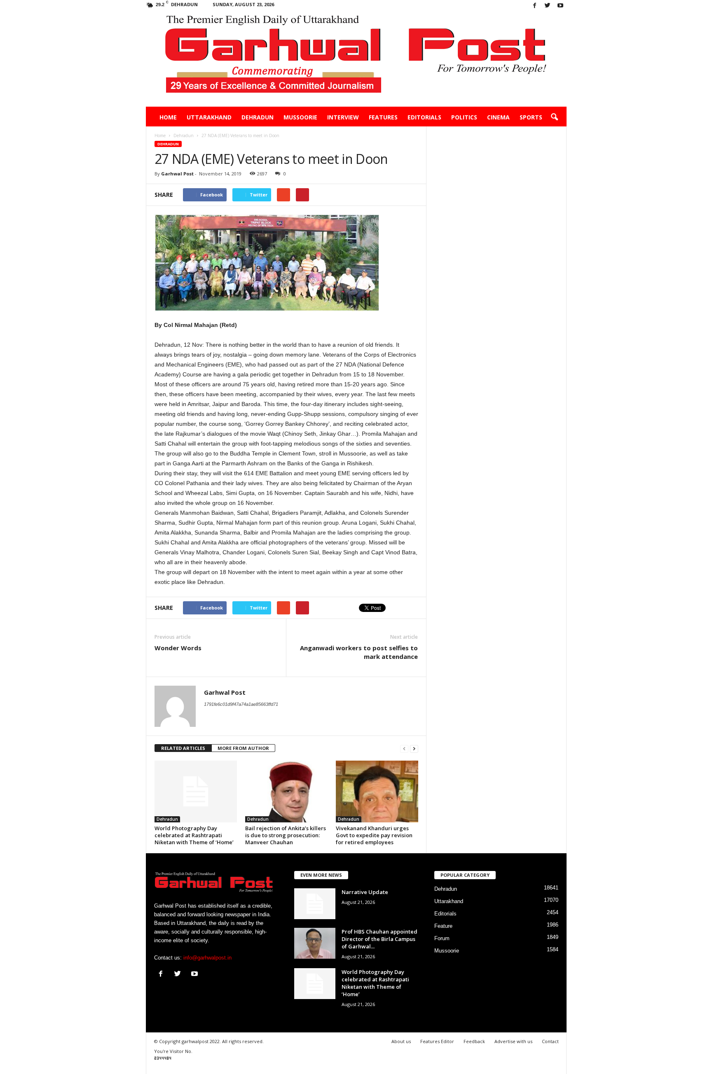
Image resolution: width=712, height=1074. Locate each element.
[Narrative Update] (314, 903)
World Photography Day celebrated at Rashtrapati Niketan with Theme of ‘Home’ (194, 835)
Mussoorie (300, 117)
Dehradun (257, 117)
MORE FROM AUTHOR (243, 748)
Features (383, 117)
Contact (550, 1041)
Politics (464, 117)
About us (401, 1041)
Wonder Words (178, 648)
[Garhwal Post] (356, 59)
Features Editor (437, 1041)
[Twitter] (548, 6)
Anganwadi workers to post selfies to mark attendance (359, 652)
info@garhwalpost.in (207, 958)
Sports (531, 117)
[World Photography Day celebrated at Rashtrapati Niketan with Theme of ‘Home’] (196, 791)
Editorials (424, 117)
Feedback (474, 1041)
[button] (554, 117)
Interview (343, 117)
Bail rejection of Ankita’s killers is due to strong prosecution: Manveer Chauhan (285, 835)
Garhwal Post (177, 173)
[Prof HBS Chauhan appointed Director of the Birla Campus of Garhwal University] (314, 943)
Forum (442, 938)
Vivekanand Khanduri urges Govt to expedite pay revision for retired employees (374, 835)
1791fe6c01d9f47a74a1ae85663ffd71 (241, 704)
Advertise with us (513, 1041)
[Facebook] (535, 6)
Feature (443, 926)
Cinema (498, 117)
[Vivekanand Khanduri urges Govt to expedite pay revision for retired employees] (377, 791)
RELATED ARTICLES (183, 748)
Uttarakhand (209, 117)
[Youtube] (560, 6)
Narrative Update (365, 892)
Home (168, 117)
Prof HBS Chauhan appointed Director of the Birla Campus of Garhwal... (379, 939)
